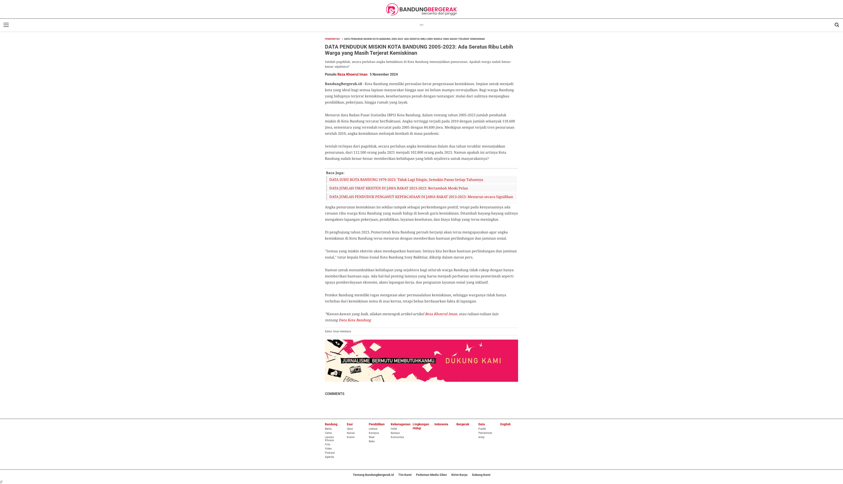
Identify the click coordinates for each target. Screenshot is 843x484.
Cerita (328, 433)
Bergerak (462, 424)
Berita (328, 428)
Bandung (331, 424)
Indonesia (441, 424)
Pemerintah (332, 39)
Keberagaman (401, 424)
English (505, 424)
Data (481, 424)
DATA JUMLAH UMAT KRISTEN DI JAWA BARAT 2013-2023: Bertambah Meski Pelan (398, 188)
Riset (372, 437)
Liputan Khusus (329, 439)
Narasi (351, 433)
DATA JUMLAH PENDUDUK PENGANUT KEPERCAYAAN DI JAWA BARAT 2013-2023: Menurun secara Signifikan (421, 196)
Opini (350, 428)
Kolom (351, 437)
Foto (327, 444)
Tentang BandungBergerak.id (373, 475)
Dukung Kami (481, 475)
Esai (350, 424)
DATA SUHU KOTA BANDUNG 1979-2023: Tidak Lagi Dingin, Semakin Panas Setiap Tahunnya (406, 179)
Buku (372, 441)
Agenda (329, 457)
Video (328, 448)
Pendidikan (377, 424)
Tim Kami (405, 475)
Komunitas (397, 437)
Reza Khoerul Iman (352, 74)
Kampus (374, 433)
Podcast (330, 452)
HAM (394, 428)
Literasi (373, 428)
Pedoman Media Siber (431, 475)
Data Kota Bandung (355, 320)
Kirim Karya (459, 475)
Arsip (481, 437)
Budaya (395, 433)
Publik (482, 428)
